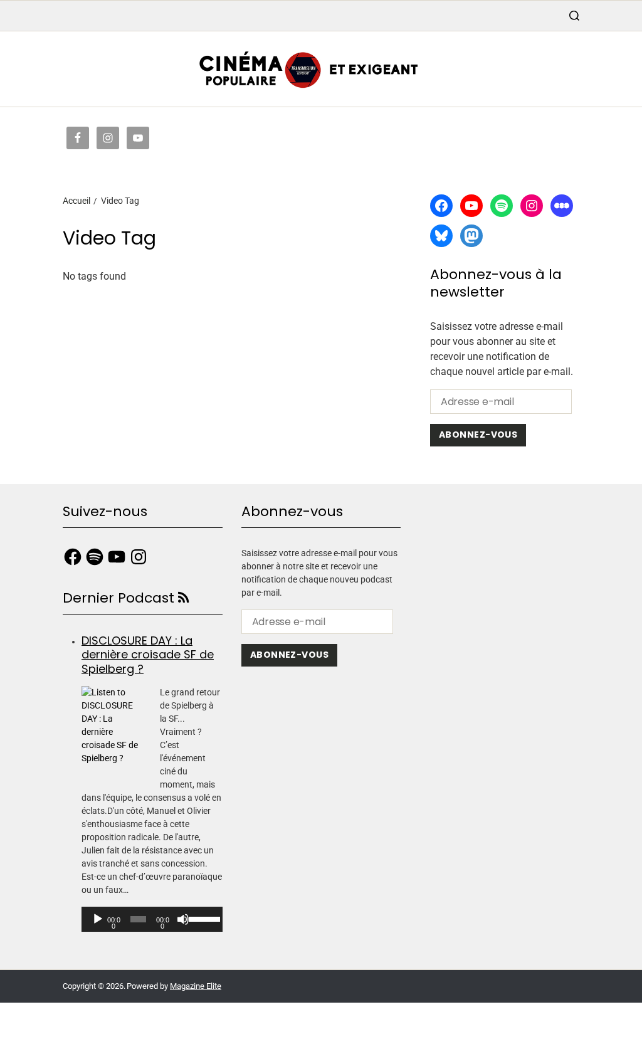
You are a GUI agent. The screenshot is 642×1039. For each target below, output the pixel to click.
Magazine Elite (195, 986)
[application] (152, 919)
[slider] (202, 918)
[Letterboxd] (561, 205)
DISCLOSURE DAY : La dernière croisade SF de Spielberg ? (148, 655)
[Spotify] (501, 205)
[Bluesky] (441, 235)
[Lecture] (98, 919)
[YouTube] (471, 205)
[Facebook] (441, 205)
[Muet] (183, 919)
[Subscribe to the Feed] (183, 598)
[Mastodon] (471, 235)
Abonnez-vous (478, 434)
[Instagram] (531, 205)
